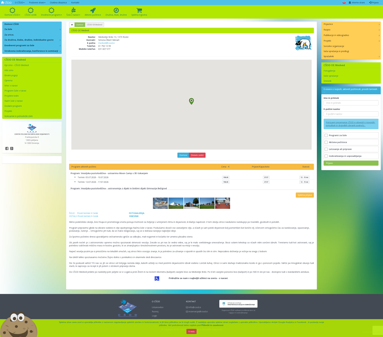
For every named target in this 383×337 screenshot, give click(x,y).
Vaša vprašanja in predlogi (336, 51)
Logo (154, 315)
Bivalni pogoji (11, 75)
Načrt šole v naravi (13, 100)
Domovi (79, 24)
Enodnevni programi (50, 14)
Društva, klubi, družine (116, 14)
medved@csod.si (106, 43)
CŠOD (8, 2)
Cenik (95, 213)
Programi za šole (338, 135)
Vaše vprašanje (331, 75)
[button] (191, 101)
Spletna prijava (305, 195)
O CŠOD (19, 2)
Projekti (8, 111)
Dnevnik (327, 80)
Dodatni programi (13, 105)
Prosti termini (83, 213)
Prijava (375, 2)
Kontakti (75, 2)
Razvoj (155, 311)
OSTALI (72, 216)
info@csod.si (194, 307)
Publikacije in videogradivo (336, 35)
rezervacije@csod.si (198, 311)
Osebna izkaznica (58, 2)
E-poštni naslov (332, 109)
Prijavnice (328, 24)
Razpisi (327, 29)
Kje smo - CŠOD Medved (16, 65)
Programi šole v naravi (15, 90)
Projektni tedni (11, 95)
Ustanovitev (157, 307)
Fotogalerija (329, 70)
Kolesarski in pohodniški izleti (18, 116)
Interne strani (358, 2)
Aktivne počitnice (93, 14)
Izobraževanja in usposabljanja (345, 156)
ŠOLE (71, 213)
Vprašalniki (329, 56)
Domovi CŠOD (11, 14)
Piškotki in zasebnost (212, 325)
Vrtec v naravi (11, 85)
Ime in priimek (331, 98)
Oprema (8, 80)
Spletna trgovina (139, 14)
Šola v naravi (72, 14)
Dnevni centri (197, 155)
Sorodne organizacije (334, 46)
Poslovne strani (36, 2)
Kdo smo (8, 70)
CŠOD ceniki (31, 14)
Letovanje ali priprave (340, 149)
